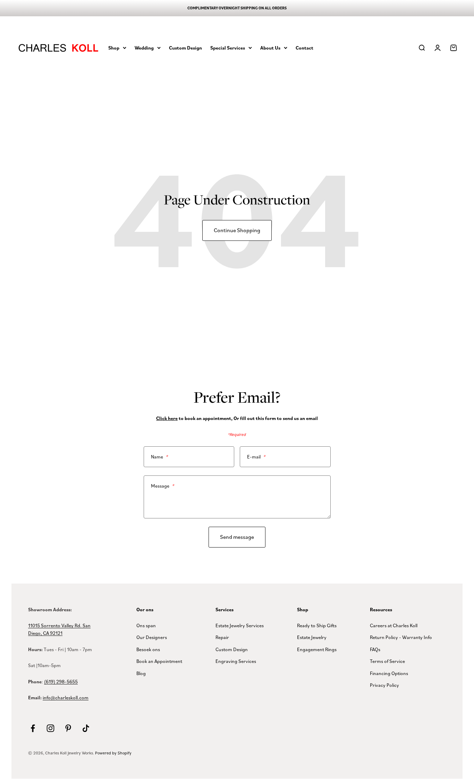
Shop (113, 47)
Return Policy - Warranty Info (401, 637)
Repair (222, 637)
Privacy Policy (384, 685)
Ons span (146, 625)
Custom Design (185, 47)
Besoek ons (148, 649)
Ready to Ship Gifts (317, 625)
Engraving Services (235, 661)
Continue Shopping (237, 230)
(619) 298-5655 (61, 681)
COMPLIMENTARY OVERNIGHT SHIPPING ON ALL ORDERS (237, 8)
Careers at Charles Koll (393, 625)
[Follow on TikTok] (86, 728)
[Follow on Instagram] (50, 728)
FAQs (375, 649)
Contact (304, 47)
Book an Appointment (159, 661)
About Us (270, 47)
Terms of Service (387, 661)
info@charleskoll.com (65, 697)
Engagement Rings (317, 649)
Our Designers (151, 637)
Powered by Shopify (113, 752)
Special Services (227, 47)
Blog (141, 673)
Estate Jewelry (312, 637)
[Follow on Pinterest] (68, 728)
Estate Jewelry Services (239, 625)
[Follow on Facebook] (32, 728)
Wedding (144, 47)
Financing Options (389, 673)
